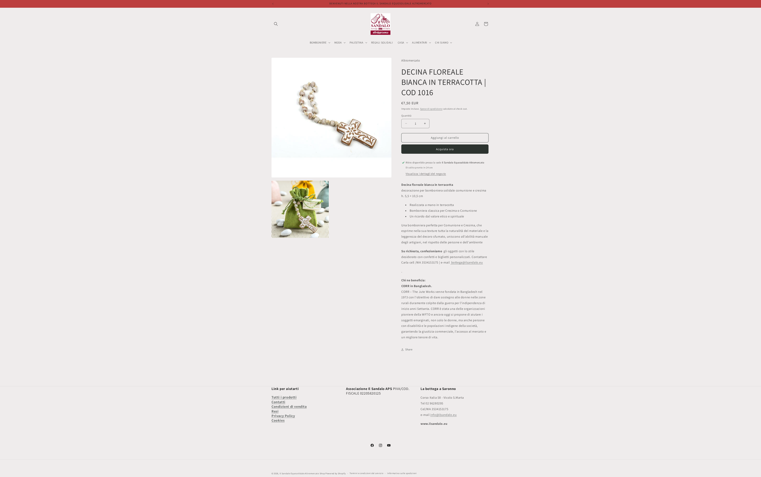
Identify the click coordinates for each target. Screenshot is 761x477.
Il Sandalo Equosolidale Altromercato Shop (302, 473)
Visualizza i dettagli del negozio (426, 173)
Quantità (406, 115)
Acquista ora (445, 149)
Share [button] (409, 349)
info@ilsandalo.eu (443, 415)
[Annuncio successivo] (488, 4)
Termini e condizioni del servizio (366, 473)
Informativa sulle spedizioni (402, 473)
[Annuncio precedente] (273, 4)
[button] (276, 24)
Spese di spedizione (431, 108)
